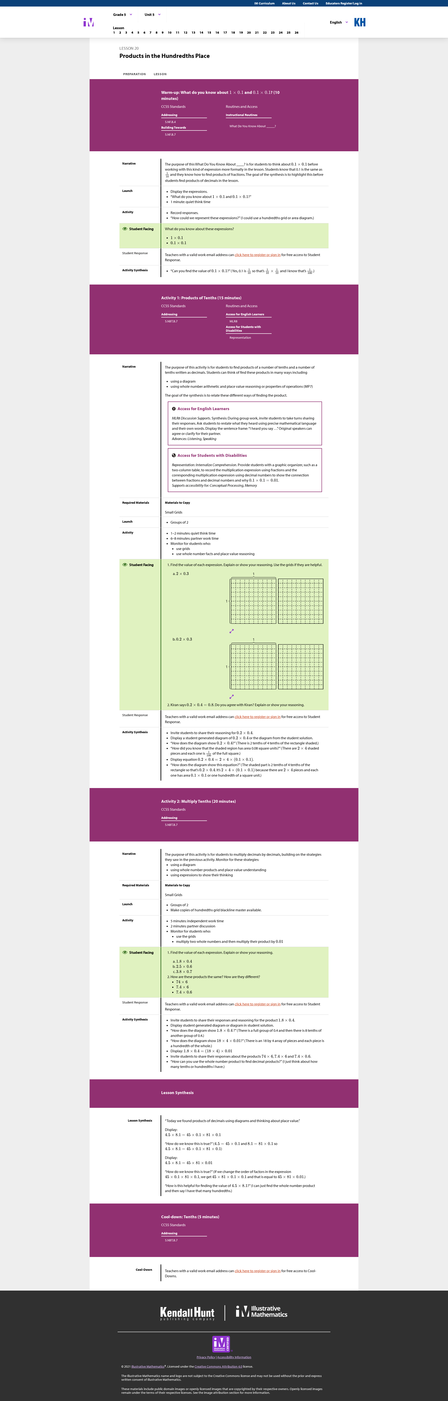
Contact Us (310, 3)
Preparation (134, 74)
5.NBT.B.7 (171, 321)
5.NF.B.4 (170, 122)
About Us (288, 3)
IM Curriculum (264, 3)
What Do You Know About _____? (253, 126)
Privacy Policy (206, 1357)
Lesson (160, 74)
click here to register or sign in (258, 254)
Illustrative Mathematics (147, 1366)
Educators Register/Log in (344, 3)
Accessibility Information (234, 1357)
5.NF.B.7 (170, 134)
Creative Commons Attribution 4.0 (218, 1366)
